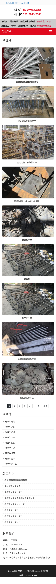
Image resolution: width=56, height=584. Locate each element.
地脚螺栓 (14, 21)
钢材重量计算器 (22, 3)
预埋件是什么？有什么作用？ (27, 201)
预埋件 (32, 21)
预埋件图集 (10, 421)
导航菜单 (6, 31)
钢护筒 (33, 26)
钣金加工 (5, 26)
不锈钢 (13, 26)
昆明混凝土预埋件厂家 (27, 162)
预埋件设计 (10, 458)
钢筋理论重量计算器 (13, 516)
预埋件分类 (10, 427)
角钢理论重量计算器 (13, 492)
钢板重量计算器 (44, 26)
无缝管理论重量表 (12, 486)
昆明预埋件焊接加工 (27, 121)
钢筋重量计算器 (44, 21)
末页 (45, 406)
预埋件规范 (10, 453)
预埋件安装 (10, 443)
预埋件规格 (10, 432)
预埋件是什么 (11, 464)
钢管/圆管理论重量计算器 (15, 480)
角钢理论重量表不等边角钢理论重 (19, 498)
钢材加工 (5, 21)
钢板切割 (24, 21)
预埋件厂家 (27, 318)
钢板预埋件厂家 (27, 398)
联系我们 (10, 3)
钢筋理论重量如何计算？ (15, 504)
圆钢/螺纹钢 (23, 26)
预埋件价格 (10, 437)
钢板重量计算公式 (12, 522)
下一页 (36, 406)
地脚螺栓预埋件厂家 (27, 359)
